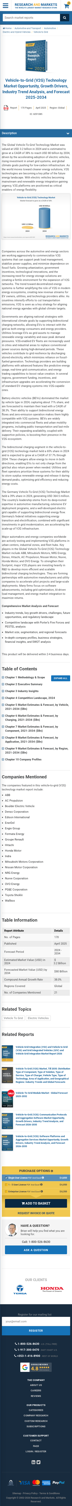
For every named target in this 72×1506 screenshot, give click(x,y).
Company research (36, 1415)
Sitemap (16, 1493)
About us (36, 1385)
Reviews (36, 1396)
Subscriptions (36, 1426)
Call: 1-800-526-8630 (36, 1242)
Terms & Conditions (49, 1493)
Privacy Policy (30, 1493)
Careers (36, 1390)
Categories (36, 1410)
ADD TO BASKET (36, 1203)
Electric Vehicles (38, 1018)
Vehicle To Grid (13, 1018)
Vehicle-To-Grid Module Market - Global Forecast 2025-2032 (42, 1095)
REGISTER (36, 1330)
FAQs (36, 1446)
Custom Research (36, 1421)
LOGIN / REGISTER (36, 1451)
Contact (36, 1440)
